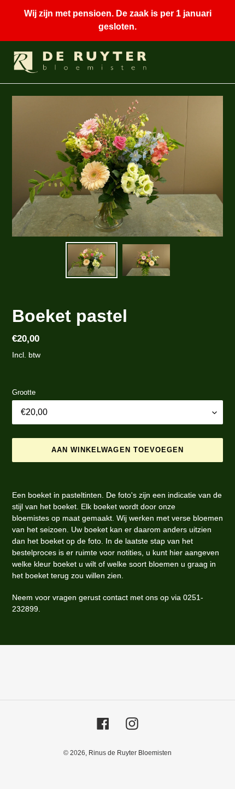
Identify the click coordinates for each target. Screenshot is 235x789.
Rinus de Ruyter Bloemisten (130, 753)
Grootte (24, 392)
